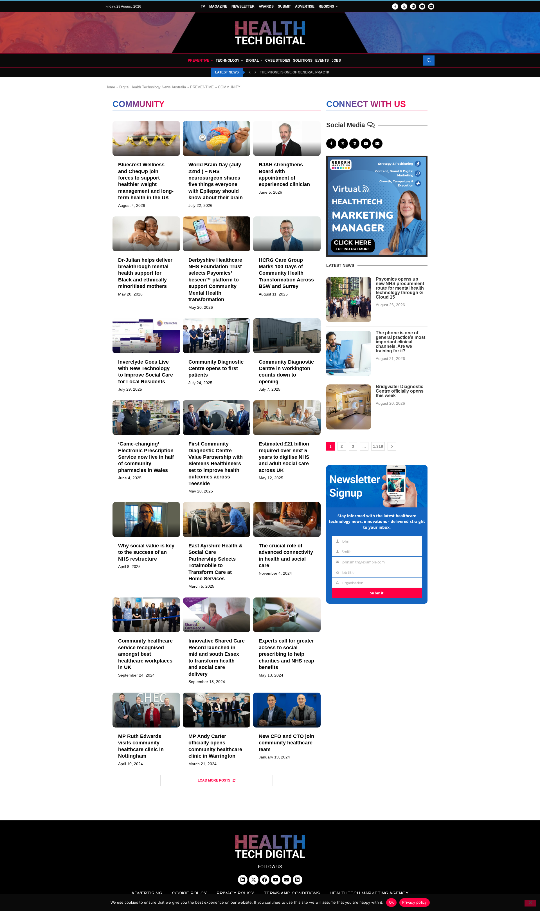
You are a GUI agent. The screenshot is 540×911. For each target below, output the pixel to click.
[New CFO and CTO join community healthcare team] (287, 710)
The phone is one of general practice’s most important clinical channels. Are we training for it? (400, 341)
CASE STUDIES (277, 60)
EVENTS (322, 60)
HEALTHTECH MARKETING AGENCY (369, 893)
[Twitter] (404, 6)
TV (203, 6)
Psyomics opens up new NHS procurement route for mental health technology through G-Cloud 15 (400, 288)
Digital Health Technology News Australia (152, 87)
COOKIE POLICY (189, 893)
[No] (530, 903)
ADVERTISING (146, 893)
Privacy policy (414, 902)
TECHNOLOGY (227, 60)
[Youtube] (422, 6)
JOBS (336, 60)
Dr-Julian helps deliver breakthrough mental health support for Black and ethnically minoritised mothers (145, 273)
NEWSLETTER (243, 6)
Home (110, 87)
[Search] (429, 60)
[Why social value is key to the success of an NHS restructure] (146, 519)
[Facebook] (395, 6)
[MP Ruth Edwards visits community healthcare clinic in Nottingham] (146, 710)
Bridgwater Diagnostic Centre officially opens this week (400, 391)
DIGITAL (252, 60)
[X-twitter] (253, 880)
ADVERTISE (304, 6)
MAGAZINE (218, 6)
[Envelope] (286, 880)
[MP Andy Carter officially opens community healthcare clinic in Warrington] (216, 710)
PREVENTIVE (198, 60)
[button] (250, 72)
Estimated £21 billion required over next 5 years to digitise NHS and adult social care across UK (284, 457)
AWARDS (266, 6)
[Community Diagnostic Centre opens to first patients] (216, 335)
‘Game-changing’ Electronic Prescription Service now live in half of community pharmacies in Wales (146, 457)
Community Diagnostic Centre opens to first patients (216, 368)
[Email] (431, 6)
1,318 (378, 446)
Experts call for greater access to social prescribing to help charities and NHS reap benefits (286, 654)
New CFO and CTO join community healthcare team (286, 742)
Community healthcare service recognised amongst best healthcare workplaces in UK (145, 654)
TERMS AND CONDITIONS (292, 893)
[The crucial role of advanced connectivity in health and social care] (287, 519)
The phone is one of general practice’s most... (304, 72)
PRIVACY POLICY (235, 893)
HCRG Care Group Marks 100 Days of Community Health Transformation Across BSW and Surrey (286, 273)
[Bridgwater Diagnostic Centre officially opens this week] (348, 406)
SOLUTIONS (302, 60)
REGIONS (326, 6)
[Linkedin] (413, 6)
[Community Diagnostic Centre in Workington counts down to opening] (287, 335)
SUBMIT (284, 6)
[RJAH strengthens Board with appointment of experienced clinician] (287, 138)
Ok (391, 902)
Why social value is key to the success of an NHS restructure (146, 552)
